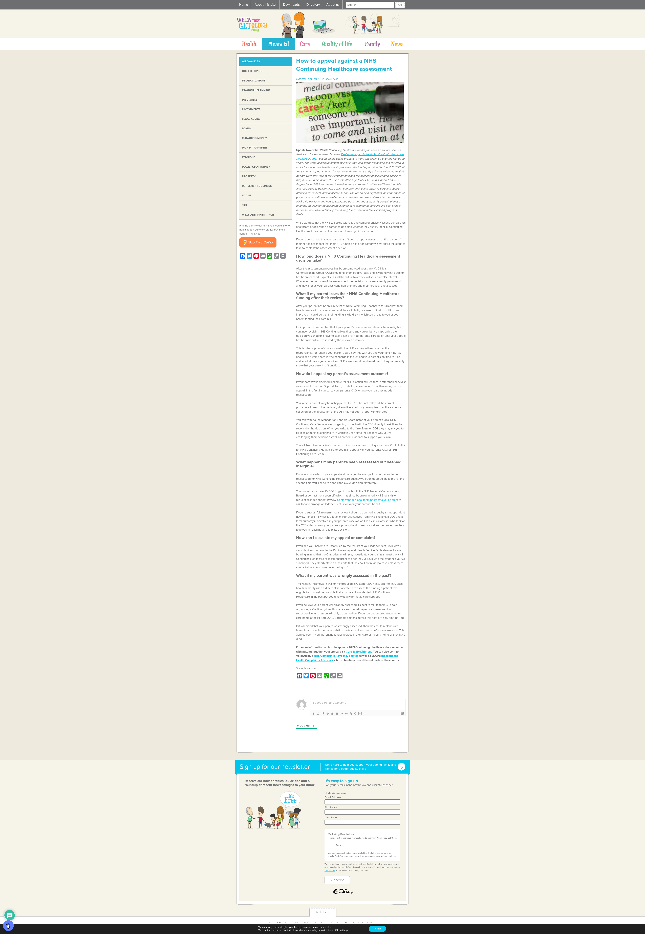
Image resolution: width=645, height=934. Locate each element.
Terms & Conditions (280, 923)
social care (332, 79)
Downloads (291, 5)
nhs (322, 79)
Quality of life (337, 44)
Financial (278, 44)
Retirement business (257, 186)
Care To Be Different (359, 651)
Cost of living (252, 71)
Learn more (330, 870)
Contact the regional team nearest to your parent (368, 500)
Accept (377, 928)
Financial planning (256, 90)
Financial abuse (253, 80)
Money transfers (254, 147)
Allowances (251, 61)
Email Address (334, 797)
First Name (331, 807)
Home (243, 5)
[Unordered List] (337, 714)
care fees (301, 79)
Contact (349, 923)
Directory (313, 5)
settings (344, 930)
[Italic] (318, 714)
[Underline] (322, 714)
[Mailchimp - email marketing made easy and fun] (343, 894)
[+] (360, 713)
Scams (246, 195)
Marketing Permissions (341, 834)
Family (372, 44)
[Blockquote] (341, 714)
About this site (265, 5)
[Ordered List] (332, 714)
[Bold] (313, 714)
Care (305, 44)
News (397, 44)
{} (355, 713)
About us (332, 5)
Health (249, 44)
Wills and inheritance (258, 214)
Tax (244, 205)
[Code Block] (346, 714)
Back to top (323, 912)
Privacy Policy (303, 923)
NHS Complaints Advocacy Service (336, 656)
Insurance (249, 99)
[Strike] (327, 714)
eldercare (313, 79)
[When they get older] (251, 30)
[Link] (351, 714)
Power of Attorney (256, 167)
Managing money (254, 138)
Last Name (331, 817)
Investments (251, 109)
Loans (246, 128)
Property (248, 176)
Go (400, 5)
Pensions (248, 157)
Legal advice (251, 119)
